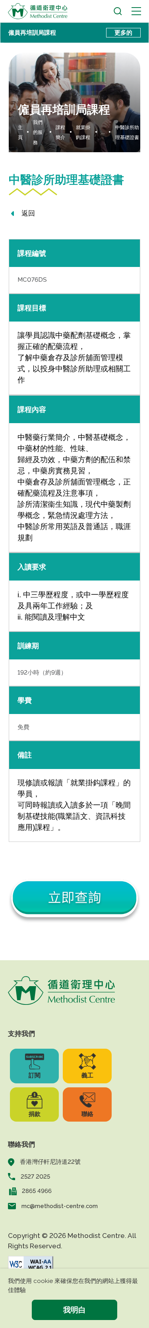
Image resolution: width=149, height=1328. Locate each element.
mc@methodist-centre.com (59, 1205)
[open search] (118, 11)
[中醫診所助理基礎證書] (75, 895)
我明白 (74, 1309)
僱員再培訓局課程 (32, 32)
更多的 (123, 32)
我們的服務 (38, 132)
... (103, 132)
